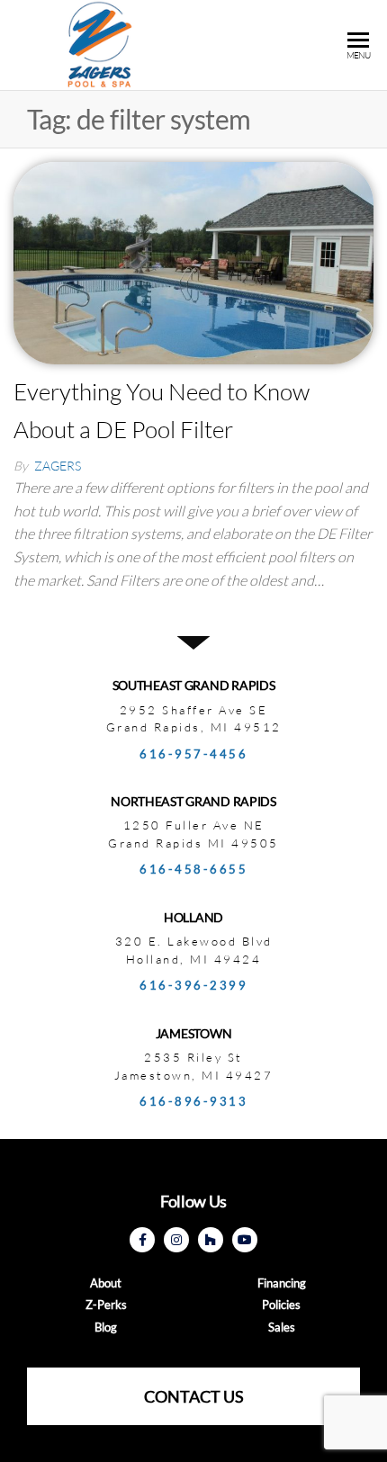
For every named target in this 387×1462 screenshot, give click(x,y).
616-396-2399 (194, 985)
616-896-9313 (194, 1101)
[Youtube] (244, 1239)
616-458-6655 (194, 869)
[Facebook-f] (142, 1239)
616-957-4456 (194, 754)
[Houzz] (210, 1239)
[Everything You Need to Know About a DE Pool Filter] (194, 261)
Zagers (57, 465)
